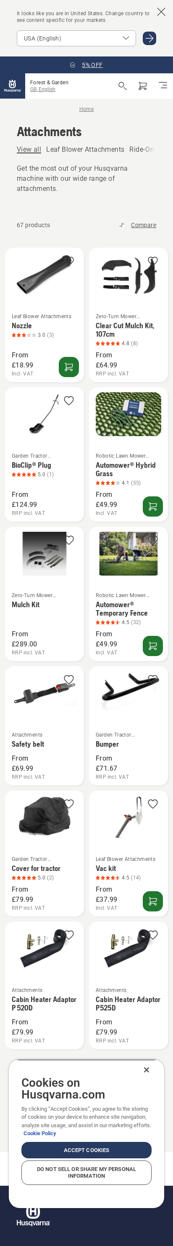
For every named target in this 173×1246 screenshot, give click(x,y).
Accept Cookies (87, 1150)
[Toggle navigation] (163, 86)
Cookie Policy (40, 1133)
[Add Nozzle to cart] (69, 367)
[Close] (146, 1069)
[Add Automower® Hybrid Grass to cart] (153, 506)
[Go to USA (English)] (149, 38)
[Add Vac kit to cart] (153, 901)
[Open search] (123, 86)
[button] (68, 262)
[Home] (12, 86)
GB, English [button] (42, 89)
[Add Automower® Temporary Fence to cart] (153, 646)
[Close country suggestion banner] (161, 12)
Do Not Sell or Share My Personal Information (86, 1172)
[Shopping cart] (143, 86)
